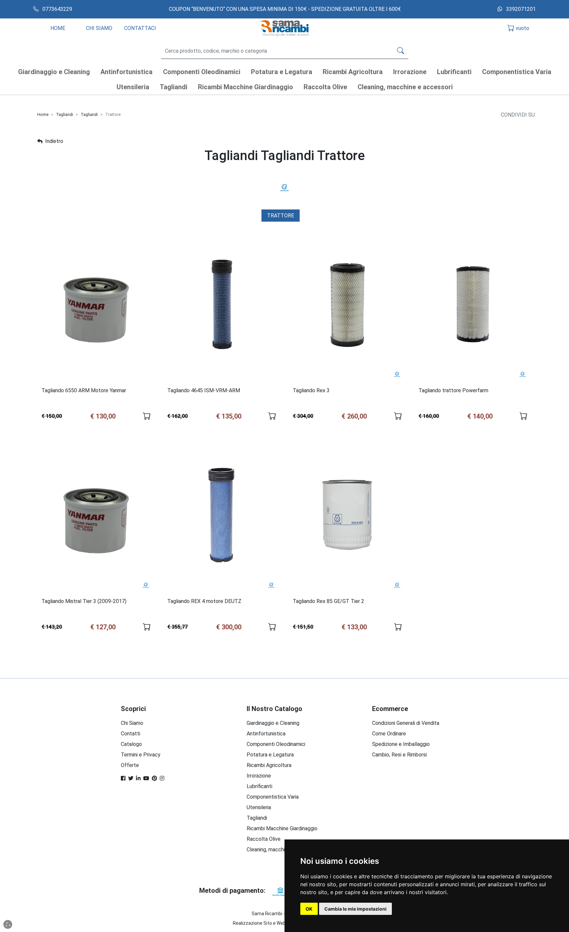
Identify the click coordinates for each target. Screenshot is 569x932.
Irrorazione (259, 776)
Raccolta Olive (264, 839)
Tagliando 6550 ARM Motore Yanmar (83, 390)
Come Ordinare (389, 733)
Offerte (130, 765)
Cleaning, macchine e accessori (282, 849)
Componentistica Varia (273, 797)
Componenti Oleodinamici (276, 744)
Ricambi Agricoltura (269, 765)
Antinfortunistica (266, 733)
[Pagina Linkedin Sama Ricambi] (138, 778)
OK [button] (309, 909)
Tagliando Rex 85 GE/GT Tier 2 (328, 601)
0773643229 (56, 9)
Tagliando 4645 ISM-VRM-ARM (203, 390)
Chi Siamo (132, 723)
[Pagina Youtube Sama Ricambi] (146, 778)
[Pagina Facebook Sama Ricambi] (123, 778)
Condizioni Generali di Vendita (405, 723)
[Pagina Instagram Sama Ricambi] (162, 778)
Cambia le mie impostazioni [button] (355, 909)
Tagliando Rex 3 (311, 390)
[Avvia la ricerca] (400, 51)
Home (42, 114)
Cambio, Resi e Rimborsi (399, 755)
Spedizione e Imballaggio (401, 744)
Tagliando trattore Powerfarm (453, 390)
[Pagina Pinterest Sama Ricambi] (154, 778)
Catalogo (131, 744)
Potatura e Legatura (270, 755)
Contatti (130, 733)
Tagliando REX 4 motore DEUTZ (204, 601)
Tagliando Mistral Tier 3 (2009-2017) (83, 601)
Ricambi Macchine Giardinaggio (282, 828)
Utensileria (259, 807)
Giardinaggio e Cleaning (273, 723)
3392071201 (520, 9)
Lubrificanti (259, 786)
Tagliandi (64, 114)
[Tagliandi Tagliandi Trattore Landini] (285, 187)
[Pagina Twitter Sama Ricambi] (130, 778)
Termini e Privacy (140, 755)
